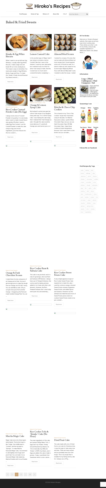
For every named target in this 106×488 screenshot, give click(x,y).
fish (86, 188)
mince (92, 191)
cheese (95, 176)
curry (94, 182)
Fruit (44, 102)
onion (95, 194)
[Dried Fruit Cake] (65, 374)
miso (82, 194)
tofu (87, 209)
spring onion (90, 206)
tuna (82, 212)
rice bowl (83, 200)
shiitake (89, 203)
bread (82, 173)
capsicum (83, 176)
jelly (95, 188)
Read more (10, 81)
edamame (94, 185)
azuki (82, 170)
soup (94, 203)
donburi (83, 185)
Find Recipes (23, 14)
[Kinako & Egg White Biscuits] (16, 42)
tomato (93, 209)
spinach (83, 206)
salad (89, 200)
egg (82, 188)
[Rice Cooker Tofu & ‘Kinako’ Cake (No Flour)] (41, 365)
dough (88, 185)
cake (93, 173)
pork (82, 197)
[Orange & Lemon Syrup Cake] (41, 93)
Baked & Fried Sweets (11, 51)
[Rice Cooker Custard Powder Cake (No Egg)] (16, 97)
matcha (83, 191)
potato (87, 197)
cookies (96, 179)
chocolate (89, 179)
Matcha (69, 105)
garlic (90, 188)
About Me (56, 14)
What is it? (46, 14)
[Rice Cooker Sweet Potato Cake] (65, 206)
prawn (92, 197)
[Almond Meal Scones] (65, 42)
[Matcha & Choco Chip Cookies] (65, 95)
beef (92, 170)
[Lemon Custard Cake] (41, 42)
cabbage (88, 173)
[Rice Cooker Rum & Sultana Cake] (41, 202)
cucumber (88, 182)
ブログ (65, 14)
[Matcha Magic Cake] (16, 370)
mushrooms (88, 194)
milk (88, 191)
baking (87, 170)
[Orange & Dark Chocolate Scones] (16, 207)
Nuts (68, 51)
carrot (89, 176)
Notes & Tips (35, 14)
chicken (83, 179)
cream (82, 182)
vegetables (88, 212)
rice (97, 197)
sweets (82, 209)
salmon (94, 200)
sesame (83, 203)
